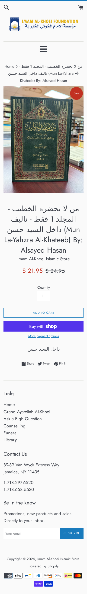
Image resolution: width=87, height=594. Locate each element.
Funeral (10, 433)
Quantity (43, 287)
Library (10, 440)
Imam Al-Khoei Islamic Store (58, 559)
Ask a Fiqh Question (22, 419)
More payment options (43, 336)
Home (9, 404)
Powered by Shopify (44, 566)
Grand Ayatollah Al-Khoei (26, 412)
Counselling (14, 426)
